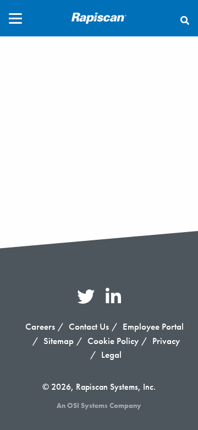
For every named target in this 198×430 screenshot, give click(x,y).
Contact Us (89, 326)
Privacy (166, 341)
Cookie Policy (113, 341)
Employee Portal (153, 326)
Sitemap (58, 341)
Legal (111, 354)
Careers (40, 326)
